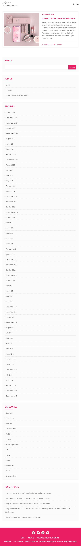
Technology (10, 466)
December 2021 (11, 307)
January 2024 (10, 191)
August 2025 (10, 139)
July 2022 (9, 286)
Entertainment (11, 429)
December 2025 (11, 118)
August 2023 (10, 217)
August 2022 (10, 280)
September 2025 (12, 133)
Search (8, 60)
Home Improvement (13, 445)
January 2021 (10, 364)
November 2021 (11, 312)
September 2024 (12, 160)
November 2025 (11, 123)
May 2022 (9, 296)
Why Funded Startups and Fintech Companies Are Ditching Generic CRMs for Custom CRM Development (37, 510)
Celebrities (10, 418)
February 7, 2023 (48, 14)
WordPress (51, 541)
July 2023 (9, 223)
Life (7, 450)
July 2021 (9, 333)
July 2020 (9, 375)
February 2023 (11, 249)
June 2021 (9, 338)
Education (9, 423)
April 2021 (9, 349)
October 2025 (11, 128)
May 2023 (9, 233)
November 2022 (11, 265)
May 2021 (9, 343)
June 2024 (9, 175)
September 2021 (12, 322)
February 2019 (11, 385)
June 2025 (9, 144)
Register (9, 90)
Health (8, 439)
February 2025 (11, 154)
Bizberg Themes (71, 541)
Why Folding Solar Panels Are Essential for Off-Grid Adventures (28, 504)
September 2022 (12, 275)
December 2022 (11, 259)
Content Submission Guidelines (17, 95)
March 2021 (10, 354)
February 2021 (11, 359)
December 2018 (11, 391)
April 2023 (9, 238)
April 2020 (9, 380)
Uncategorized (11, 476)
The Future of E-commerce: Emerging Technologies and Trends (28, 498)
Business (9, 413)
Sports (8, 460)
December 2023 (11, 196)
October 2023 (11, 207)
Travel (8, 471)
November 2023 (11, 202)
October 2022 (11, 270)
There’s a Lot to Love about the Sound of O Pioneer (24, 517)
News (8, 455)
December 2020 (11, 370)
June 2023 (9, 228)
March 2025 (10, 149)
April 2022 (9, 301)
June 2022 (9, 291)
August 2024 (10, 165)
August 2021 (10, 328)
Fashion (8, 434)
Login (8, 85)
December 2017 (11, 396)
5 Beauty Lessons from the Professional (58, 18)
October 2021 (11, 317)
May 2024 (9, 181)
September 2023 (12, 212)
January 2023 (10, 254)
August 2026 (10, 112)
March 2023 (10, 244)
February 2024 (11, 186)
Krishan (45, 45)
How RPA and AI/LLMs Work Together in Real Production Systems (28, 493)
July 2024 (9, 170)
